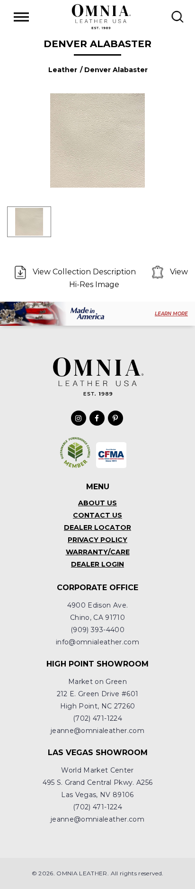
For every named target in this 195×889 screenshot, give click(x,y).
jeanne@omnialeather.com (97, 730)
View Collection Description (84, 271)
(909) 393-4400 (97, 630)
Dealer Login (97, 564)
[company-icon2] (111, 455)
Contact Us (97, 515)
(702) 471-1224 (97, 718)
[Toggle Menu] (21, 16)
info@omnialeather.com (97, 642)
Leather (62, 70)
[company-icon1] (75, 452)
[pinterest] (115, 418)
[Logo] (101, 16)
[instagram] (78, 418)
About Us (97, 503)
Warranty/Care (98, 552)
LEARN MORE (171, 314)
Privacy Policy (97, 539)
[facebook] (97, 418)
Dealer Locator (97, 527)
